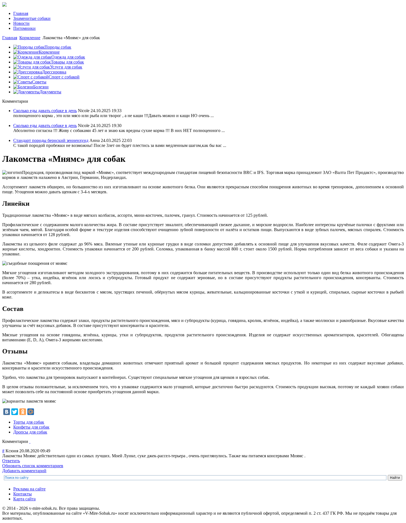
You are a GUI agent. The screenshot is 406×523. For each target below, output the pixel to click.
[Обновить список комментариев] (29, 441)
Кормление (29, 37)
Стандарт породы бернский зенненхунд (50, 140)
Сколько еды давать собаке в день (45, 110)
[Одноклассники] (22, 411)
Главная (9, 37)
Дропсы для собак (30, 432)
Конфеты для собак (31, 427)
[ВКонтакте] (6, 411)
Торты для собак (28, 422)
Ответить (11, 460)
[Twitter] (14, 411)
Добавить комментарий (24, 470)
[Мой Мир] (30, 411)
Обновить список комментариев (32, 465)
